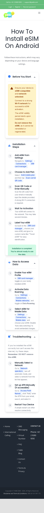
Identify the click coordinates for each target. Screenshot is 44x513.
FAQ (20, 444)
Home (7, 426)
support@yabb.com (31, 2)
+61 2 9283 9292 (16, 2)
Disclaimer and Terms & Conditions (15, 493)
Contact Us (21, 461)
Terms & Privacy (22, 470)
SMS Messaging (22, 428)
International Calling (8, 434)
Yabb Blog (20, 452)
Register (17, 7)
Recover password (29, 7)
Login (10, 7)
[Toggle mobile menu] (39, 13)
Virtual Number (21, 437)
